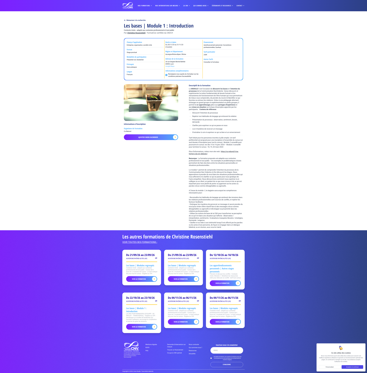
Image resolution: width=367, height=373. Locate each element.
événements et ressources (221, 6)
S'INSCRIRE (227, 364)
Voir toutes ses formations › (139, 242)
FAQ (146, 351)
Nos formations (144, 6)
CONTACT (239, 6)
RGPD (147, 347)
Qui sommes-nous (200, 6)
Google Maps (169, 66)
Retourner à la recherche (136, 20)
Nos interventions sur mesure (166, 6)
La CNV (185, 6)
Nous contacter (194, 344)
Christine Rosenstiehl (136, 33)
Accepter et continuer (352, 367)
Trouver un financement (175, 350)
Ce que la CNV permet (174, 353)
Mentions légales (151, 344)
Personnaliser (330, 367)
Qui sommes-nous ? (195, 347)
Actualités (192, 354)
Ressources (192, 351)
